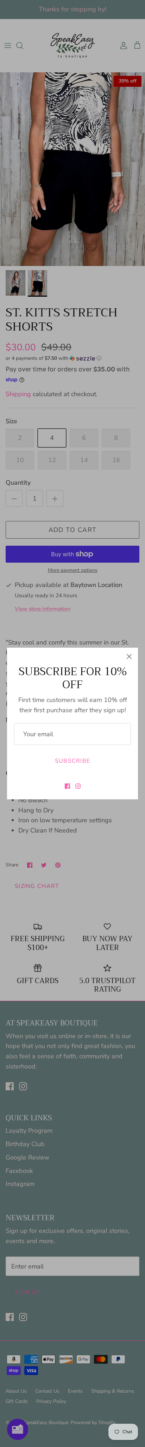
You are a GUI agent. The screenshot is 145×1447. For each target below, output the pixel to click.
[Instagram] (78, 786)
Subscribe (72, 761)
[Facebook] (67, 786)
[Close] (129, 656)
